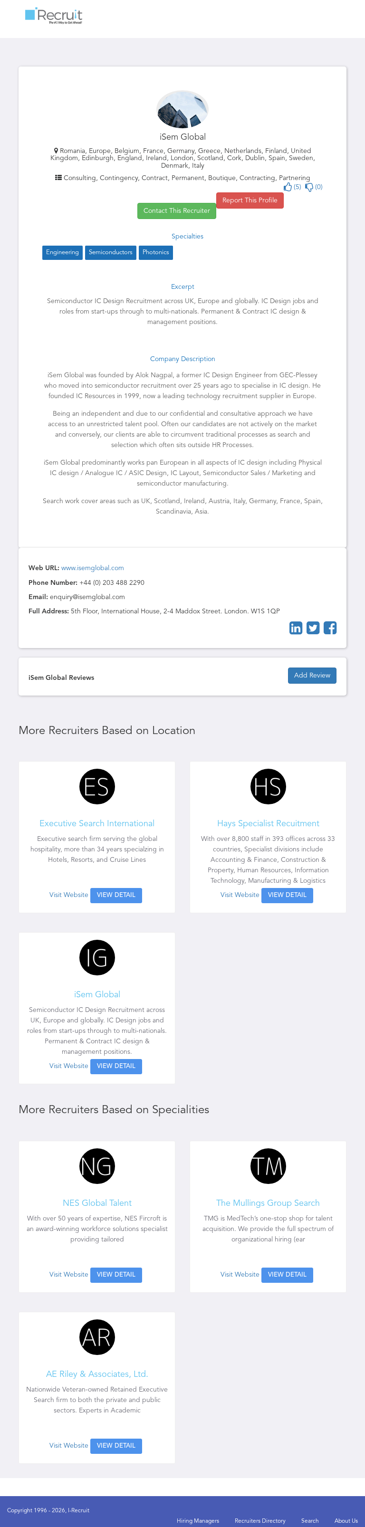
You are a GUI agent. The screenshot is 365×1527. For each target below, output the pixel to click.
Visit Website (68, 895)
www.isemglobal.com (92, 568)
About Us (346, 1521)
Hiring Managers (198, 1521)
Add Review (312, 675)
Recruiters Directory (260, 1521)
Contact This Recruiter (177, 211)
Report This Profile (250, 200)
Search (310, 1521)
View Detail (116, 895)
